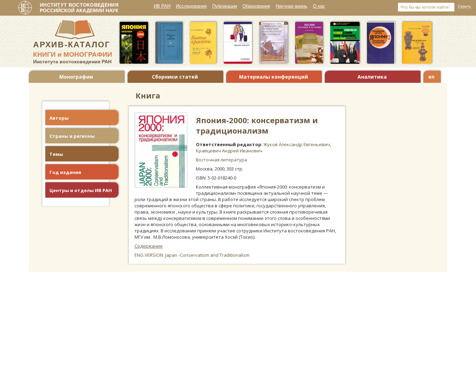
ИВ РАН (162, 6)
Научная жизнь (291, 6)
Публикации (224, 6)
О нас (319, 6)
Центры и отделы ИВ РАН (80, 190)
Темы (56, 154)
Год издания (65, 172)
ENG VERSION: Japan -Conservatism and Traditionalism (192, 255)
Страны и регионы (72, 136)
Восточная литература (221, 160)
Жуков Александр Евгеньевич (296, 144)
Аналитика (372, 76)
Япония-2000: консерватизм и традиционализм (257, 125)
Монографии (76, 76)
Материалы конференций (273, 76)
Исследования (191, 6)
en (431, 76)
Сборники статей (175, 76)
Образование (256, 6)
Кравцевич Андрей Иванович (229, 151)
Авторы (59, 118)
